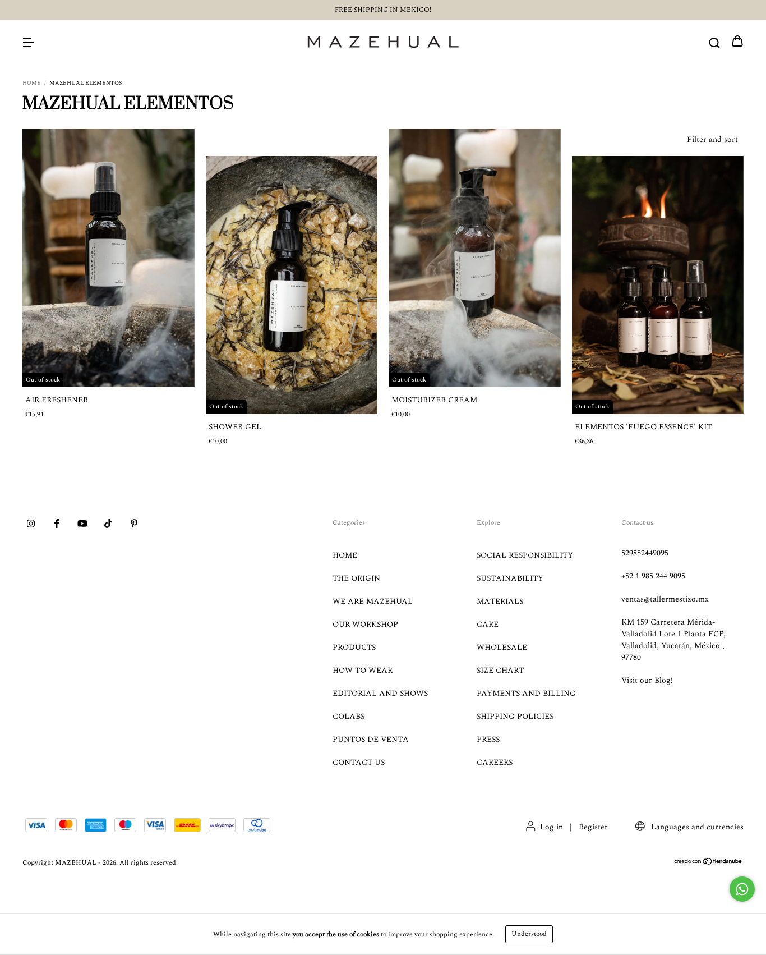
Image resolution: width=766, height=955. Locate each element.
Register (593, 827)
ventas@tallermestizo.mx (665, 599)
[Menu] (28, 42)
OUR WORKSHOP (365, 624)
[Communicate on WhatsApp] (742, 889)
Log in (551, 827)
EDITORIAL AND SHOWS (380, 693)
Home (31, 83)
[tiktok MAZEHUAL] (108, 524)
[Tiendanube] (708, 863)
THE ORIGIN (356, 578)
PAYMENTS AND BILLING (526, 693)
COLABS (348, 716)
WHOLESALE (502, 647)
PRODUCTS (354, 647)
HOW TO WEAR (363, 670)
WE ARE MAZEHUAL (373, 601)
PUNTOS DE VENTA (371, 739)
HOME (345, 555)
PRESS (488, 739)
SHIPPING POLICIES (515, 716)
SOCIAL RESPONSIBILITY (525, 555)
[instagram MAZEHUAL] (30, 524)
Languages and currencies (696, 827)
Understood (529, 934)
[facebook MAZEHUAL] (56, 524)
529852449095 (644, 553)
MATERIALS (500, 601)
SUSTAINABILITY (510, 578)
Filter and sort (712, 139)
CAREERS (495, 762)
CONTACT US (359, 762)
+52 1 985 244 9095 (653, 576)
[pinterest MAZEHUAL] (134, 524)
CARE (488, 624)
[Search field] (714, 42)
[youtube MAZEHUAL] (82, 524)
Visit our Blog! (647, 680)
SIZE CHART (500, 670)
